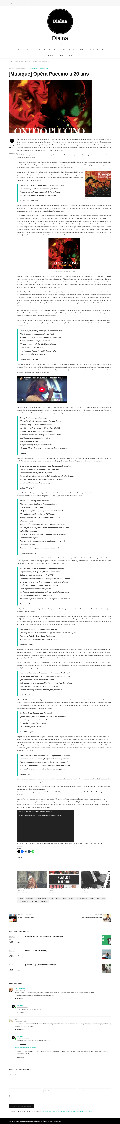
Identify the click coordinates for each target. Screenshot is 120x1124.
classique (29, 898)
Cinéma (11, 941)
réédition (34, 901)
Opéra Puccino (82, 898)
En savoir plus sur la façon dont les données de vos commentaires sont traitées (67, 1111)
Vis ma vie (51, 55)
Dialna (60, 38)
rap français (23, 901)
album (21, 898)
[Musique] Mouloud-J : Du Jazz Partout (90, 888)
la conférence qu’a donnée (69, 799)
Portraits (41, 49)
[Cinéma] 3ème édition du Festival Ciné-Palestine (44, 936)
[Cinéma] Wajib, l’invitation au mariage (40, 964)
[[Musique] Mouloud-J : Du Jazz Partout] (95, 879)
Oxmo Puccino (95, 898)
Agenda (70, 55)
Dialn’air (83, 49)
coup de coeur (41, 898)
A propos (60, 55)
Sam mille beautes (20, 988)
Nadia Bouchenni (12, 146)
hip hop (51, 898)
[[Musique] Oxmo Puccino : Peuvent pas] (32, 879)
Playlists (104, 49)
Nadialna (20, 1005)
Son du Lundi (31, 49)
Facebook (32, 3)
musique (71, 898)
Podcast (61, 49)
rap (103, 898)
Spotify (19, 3)
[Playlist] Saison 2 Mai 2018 (56, 888)
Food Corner (93, 49)
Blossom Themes (42, 1121)
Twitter (40, 3)
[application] (45, 826)
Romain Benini (83, 799)
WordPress (58, 1121)
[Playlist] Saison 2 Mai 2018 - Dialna (25, 1047)
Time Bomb (43, 901)
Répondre (20, 998)
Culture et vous (17, 49)
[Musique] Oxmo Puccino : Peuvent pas (27, 888)
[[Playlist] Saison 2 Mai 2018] (64, 879)
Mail (25, 3)
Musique (45, 68)
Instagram (11, 3)
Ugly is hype (72, 49)
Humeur (51, 49)
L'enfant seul (61, 898)
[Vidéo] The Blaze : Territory (36, 950)
